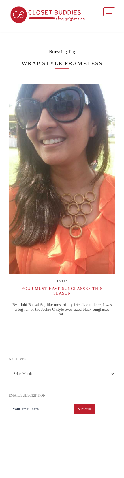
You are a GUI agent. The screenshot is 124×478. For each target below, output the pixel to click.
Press (68, 460)
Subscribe (84, 409)
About (52, 460)
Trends (62, 280)
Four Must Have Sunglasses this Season (62, 291)
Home (35, 460)
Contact (87, 460)
